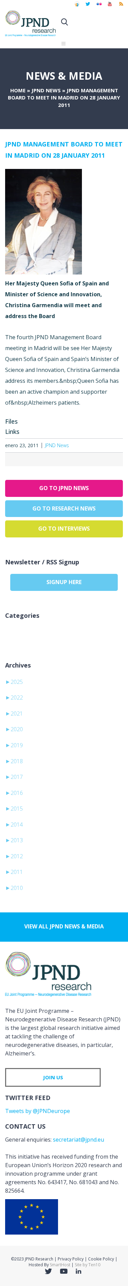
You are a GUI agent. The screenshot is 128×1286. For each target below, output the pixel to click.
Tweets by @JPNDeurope (37, 1111)
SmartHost (60, 1265)
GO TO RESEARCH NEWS (64, 508)
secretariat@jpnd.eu (78, 1139)
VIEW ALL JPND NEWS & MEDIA (64, 926)
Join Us (53, 1077)
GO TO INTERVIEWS (64, 528)
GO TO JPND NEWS (64, 488)
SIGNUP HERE (64, 582)
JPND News (46, 90)
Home (18, 90)
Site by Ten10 (87, 1265)
